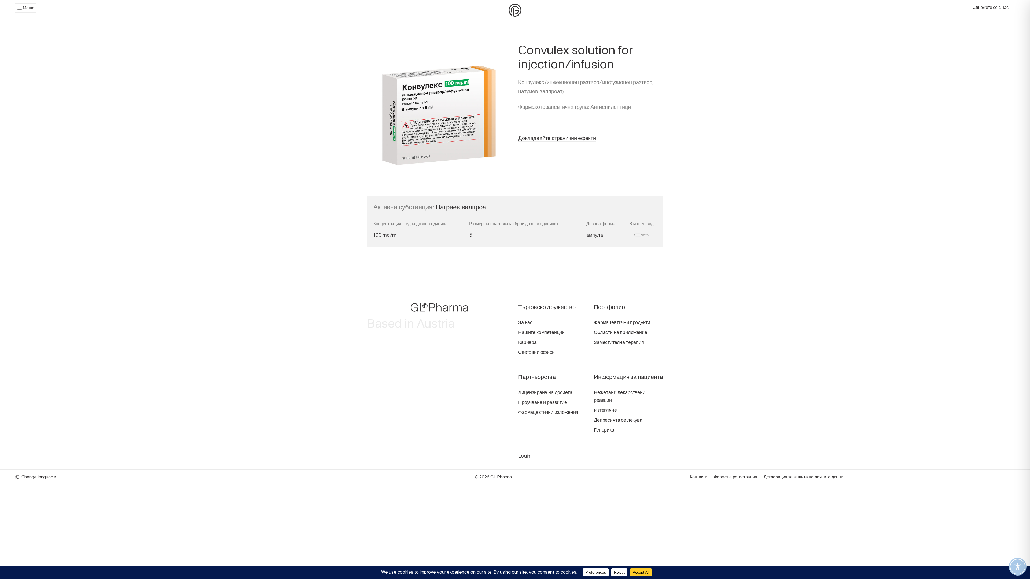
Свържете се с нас (991, 7)
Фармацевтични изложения (548, 412)
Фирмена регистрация (735, 477)
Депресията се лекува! (619, 420)
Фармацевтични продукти (622, 322)
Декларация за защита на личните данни (803, 477)
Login (524, 456)
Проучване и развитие (542, 402)
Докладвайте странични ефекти (557, 138)
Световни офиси (536, 352)
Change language (38, 477)
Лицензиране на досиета (545, 392)
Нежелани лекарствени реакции (619, 396)
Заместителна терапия (619, 342)
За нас (525, 322)
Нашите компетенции (541, 332)
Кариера (527, 342)
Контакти (698, 477)
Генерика (604, 430)
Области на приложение (620, 332)
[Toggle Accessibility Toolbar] (1017, 566)
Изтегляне (605, 410)
